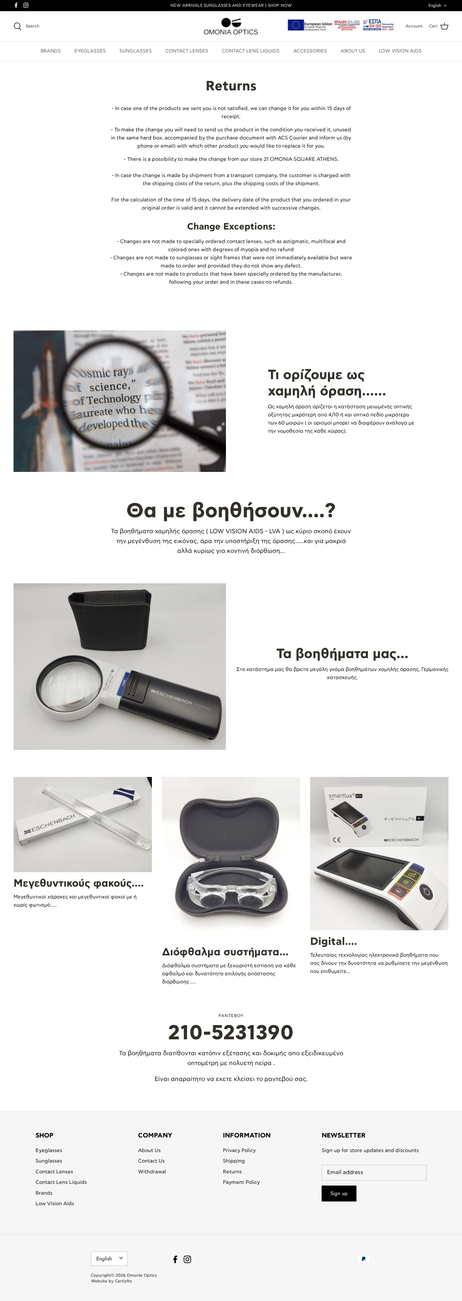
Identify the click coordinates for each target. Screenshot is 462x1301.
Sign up (339, 1193)
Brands (44, 1193)
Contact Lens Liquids (61, 1182)
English (435, 5)
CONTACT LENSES (186, 51)
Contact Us (151, 1161)
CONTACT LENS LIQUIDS (251, 51)
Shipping (234, 1161)
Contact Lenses (54, 1171)
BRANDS (51, 51)
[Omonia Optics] (231, 26)
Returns (232, 1171)
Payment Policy (241, 1182)
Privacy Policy (239, 1150)
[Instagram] (25, 5)
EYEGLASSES (90, 51)
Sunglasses (49, 1161)
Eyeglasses (49, 1150)
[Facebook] (16, 5)
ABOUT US (353, 51)
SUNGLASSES (135, 51)
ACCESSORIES (310, 51)
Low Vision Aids (55, 1203)
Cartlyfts (123, 1281)
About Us (149, 1150)
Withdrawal (152, 1171)
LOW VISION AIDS (400, 51)
